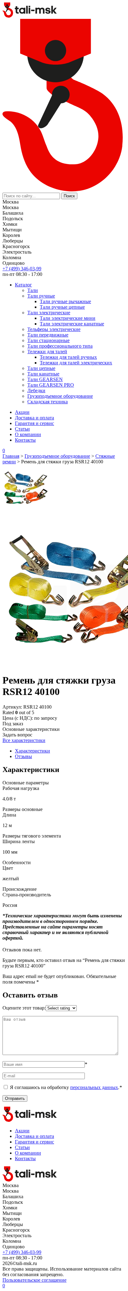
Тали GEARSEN (45, 379)
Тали (32, 290)
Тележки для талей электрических (76, 362)
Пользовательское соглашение (34, 1280)
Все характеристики (23, 740)
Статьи (22, 428)
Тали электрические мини (67, 318)
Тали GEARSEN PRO (50, 385)
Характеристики (32, 750)
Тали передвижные (47, 334)
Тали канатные (43, 373)
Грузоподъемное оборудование (60, 396)
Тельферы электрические (53, 329)
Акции (22, 412)
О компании (28, 434)
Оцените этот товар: (24, 1007)
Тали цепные (41, 368)
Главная (10, 456)
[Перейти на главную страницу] (29, 16)
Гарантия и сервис (34, 423)
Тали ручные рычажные (65, 301)
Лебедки (36, 390)
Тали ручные (41, 295)
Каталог (23, 284)
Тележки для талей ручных (68, 357)
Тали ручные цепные (62, 307)
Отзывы (23, 756)
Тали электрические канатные (72, 323)
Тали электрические (48, 312)
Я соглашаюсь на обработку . (66, 1087)
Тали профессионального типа (60, 346)
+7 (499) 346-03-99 (21, 268)
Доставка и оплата (34, 417)
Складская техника (47, 401)
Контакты (25, 440)
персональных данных (94, 1087)
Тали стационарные (48, 340)
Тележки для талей (47, 351)
